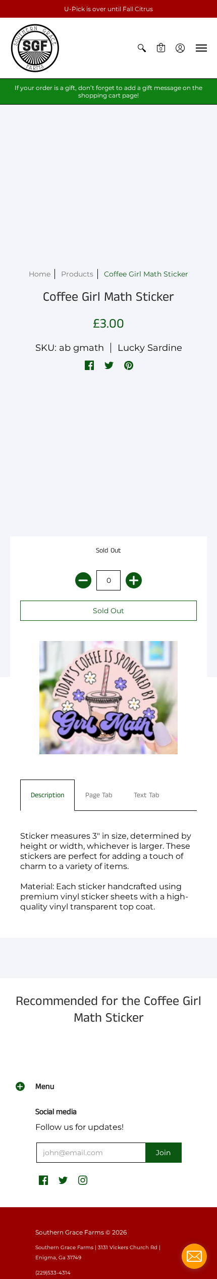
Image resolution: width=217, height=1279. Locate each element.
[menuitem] (141, 48)
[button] (141, 48)
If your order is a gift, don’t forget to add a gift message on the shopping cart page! (108, 91)
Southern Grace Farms (69, 1232)
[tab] (47, 795)
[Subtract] (83, 580)
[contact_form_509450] (194, 1256)
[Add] (134, 580)
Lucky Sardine (150, 347)
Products (77, 274)
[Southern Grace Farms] (35, 48)
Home (39, 274)
